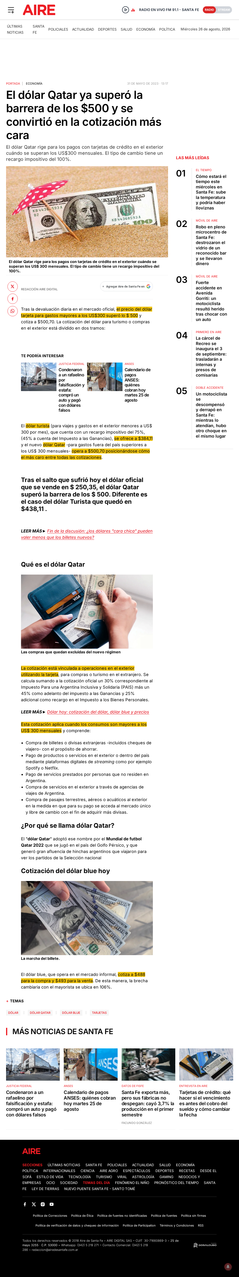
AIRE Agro (109, 1171)
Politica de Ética (82, 1215)
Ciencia (88, 1171)
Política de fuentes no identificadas (122, 1215)
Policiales (58, 29)
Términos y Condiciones (177, 1225)
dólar (13, 1012)
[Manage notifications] (228, 1266)
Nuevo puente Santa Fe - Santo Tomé (99, 1189)
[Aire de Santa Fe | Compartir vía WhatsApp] (12, 311)
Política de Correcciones (50, 1215)
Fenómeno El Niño (132, 1183)
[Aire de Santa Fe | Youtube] (51, 1204)
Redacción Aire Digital (39, 289)
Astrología (143, 1177)
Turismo (104, 1177)
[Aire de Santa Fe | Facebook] (24, 1204)
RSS (201, 1225)
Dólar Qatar (40, 1012)
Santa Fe (93, 1165)
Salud (126, 29)
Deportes (107, 29)
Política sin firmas (193, 1215)
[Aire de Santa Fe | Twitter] (33, 1204)
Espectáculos (136, 1171)
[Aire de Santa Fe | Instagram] (42, 1204)
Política (167, 29)
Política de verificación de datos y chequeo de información (77, 1225)
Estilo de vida (50, 1177)
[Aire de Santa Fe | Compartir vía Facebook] (12, 299)
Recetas (187, 1171)
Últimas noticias (64, 1165)
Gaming (166, 1177)
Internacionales (59, 1171)
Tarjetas (99, 1012)
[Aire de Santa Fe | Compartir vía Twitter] (12, 286)
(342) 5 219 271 (88, 1245)
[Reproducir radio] (125, 9)
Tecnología (79, 1177)
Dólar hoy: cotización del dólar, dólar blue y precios (98, 711)
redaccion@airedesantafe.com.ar (55, 1250)
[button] (11, 10)
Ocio (50, 1183)
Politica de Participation (139, 1225)
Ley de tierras (46, 1189)
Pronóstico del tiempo (176, 1183)
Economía (145, 29)
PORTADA (13, 83)
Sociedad (69, 1183)
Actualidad (83, 29)
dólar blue (71, 1012)
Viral (122, 1177)
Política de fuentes (164, 1215)
